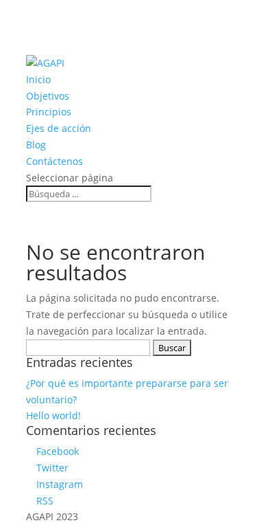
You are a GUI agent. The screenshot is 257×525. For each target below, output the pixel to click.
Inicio (38, 79)
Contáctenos (54, 161)
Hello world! (53, 415)
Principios (48, 111)
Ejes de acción (58, 128)
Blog (36, 144)
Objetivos (47, 95)
